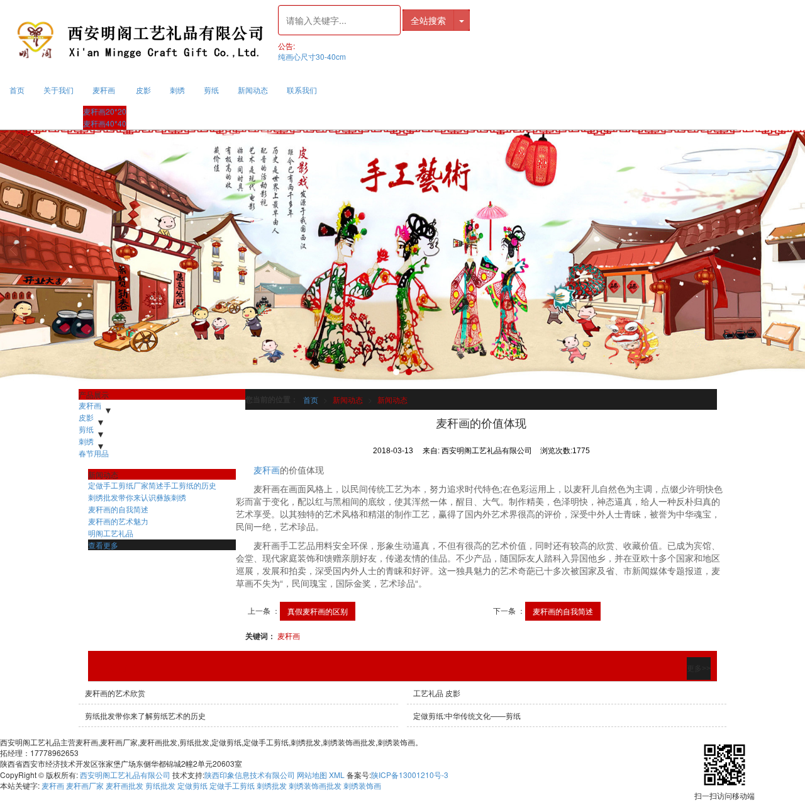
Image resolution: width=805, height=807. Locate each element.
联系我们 (302, 89)
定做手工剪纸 (232, 785)
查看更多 (103, 544)
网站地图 (312, 774)
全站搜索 (428, 20)
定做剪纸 (192, 785)
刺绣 (177, 89)
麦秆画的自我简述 (563, 611)
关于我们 (58, 89)
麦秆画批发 (124, 785)
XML (337, 774)
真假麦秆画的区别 (317, 611)
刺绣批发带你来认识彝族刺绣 (137, 497)
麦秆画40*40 (104, 123)
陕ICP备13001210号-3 (409, 774)
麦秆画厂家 (85, 785)
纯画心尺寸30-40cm (312, 56)
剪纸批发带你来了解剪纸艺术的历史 (145, 715)
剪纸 (211, 89)
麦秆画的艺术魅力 (118, 521)
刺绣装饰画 (362, 785)
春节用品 (94, 453)
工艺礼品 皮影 (436, 692)
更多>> (699, 668)
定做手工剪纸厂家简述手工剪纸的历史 (152, 485)
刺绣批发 (272, 785)
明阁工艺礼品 (110, 533)
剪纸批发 (160, 785)
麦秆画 (103, 89)
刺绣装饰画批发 (315, 785)
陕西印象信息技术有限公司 (249, 774)
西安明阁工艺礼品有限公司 (125, 774)
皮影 (143, 89)
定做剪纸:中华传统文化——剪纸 (467, 715)
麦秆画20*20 (104, 111)
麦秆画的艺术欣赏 (115, 692)
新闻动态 (253, 89)
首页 (17, 89)
